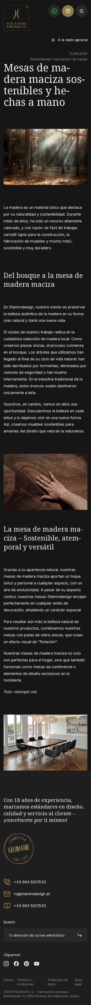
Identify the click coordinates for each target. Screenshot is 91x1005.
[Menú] (81, 11)
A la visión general (72, 40)
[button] (81, 11)
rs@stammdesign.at (32, 893)
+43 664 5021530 (30, 882)
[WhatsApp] (54, 11)
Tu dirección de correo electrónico (37, 935)
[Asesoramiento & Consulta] (68, 11)
